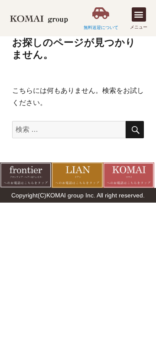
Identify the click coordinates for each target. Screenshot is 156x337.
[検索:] (69, 129)
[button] (139, 14)
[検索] (135, 129)
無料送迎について (101, 27)
